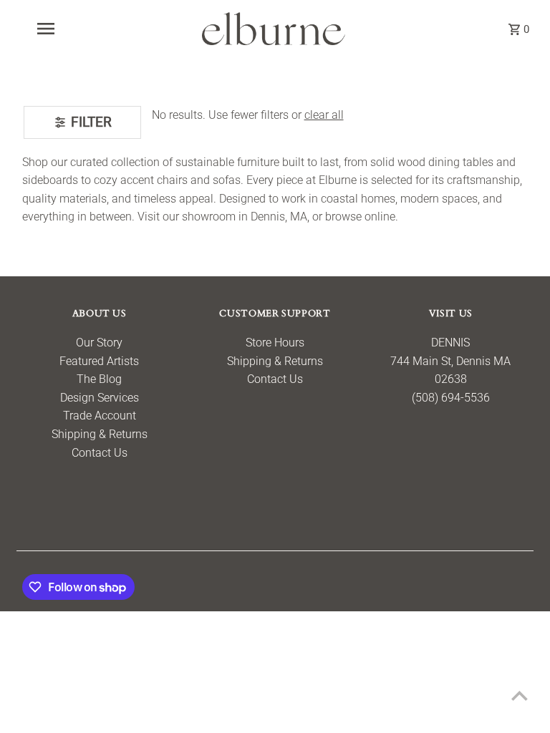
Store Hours (275, 342)
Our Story (99, 342)
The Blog (99, 379)
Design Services (99, 397)
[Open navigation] (70, 29)
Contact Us (99, 453)
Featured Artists (99, 361)
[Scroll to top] (519, 695)
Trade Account (99, 415)
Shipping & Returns (100, 434)
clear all (324, 115)
